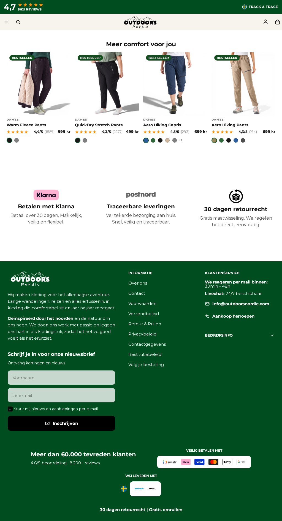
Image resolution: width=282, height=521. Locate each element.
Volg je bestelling (146, 364)
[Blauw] (235, 140)
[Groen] (153, 140)
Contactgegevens (147, 344)
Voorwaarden (142, 303)
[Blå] (146, 140)
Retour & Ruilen (144, 323)
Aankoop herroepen (233, 316)
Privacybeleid (142, 334)
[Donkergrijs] (243, 140)
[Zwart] (9, 140)
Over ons (137, 283)
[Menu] (6, 22)
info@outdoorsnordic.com (240, 303)
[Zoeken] (18, 22)
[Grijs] (16, 140)
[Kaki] (214, 140)
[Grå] (174, 140)
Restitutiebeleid (144, 354)
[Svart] (160, 140)
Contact (136, 293)
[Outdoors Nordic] (61, 279)
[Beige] (167, 140)
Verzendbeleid (143, 313)
